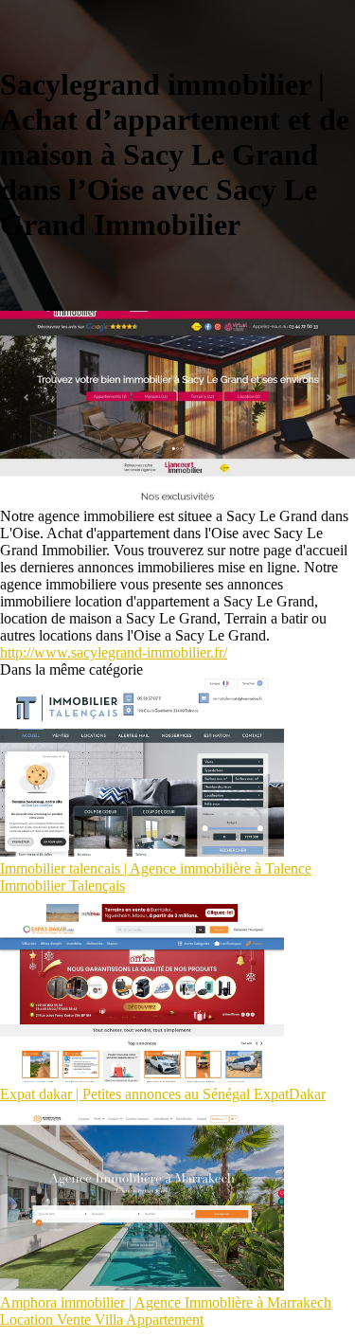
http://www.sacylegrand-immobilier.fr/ (113, 652)
